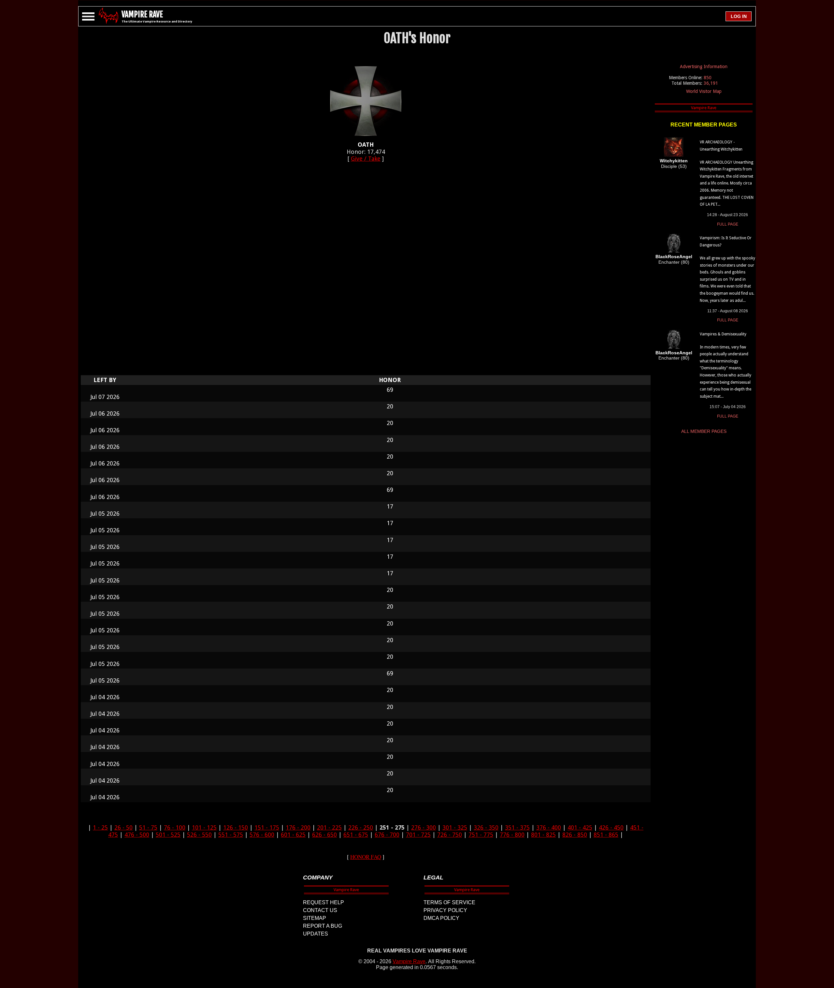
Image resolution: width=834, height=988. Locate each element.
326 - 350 (486, 827)
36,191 (711, 83)
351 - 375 (517, 827)
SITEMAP (314, 918)
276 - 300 (423, 827)
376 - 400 (548, 827)
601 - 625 (293, 834)
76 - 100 (174, 827)
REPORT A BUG (322, 926)
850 (708, 77)
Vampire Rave (409, 961)
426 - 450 (611, 827)
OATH (366, 144)
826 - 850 (574, 834)
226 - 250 (360, 827)
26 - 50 (123, 827)
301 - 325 (454, 827)
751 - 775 (480, 834)
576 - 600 (262, 834)
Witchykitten (674, 160)
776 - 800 (512, 834)
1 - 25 (100, 827)
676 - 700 (387, 834)
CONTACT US (320, 910)
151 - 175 (266, 827)
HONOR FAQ (365, 857)
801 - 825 (543, 834)
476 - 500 (136, 834)
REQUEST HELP (323, 902)
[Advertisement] (366, 272)
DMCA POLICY (441, 918)
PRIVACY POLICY (445, 910)
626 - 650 (324, 834)
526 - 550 (199, 834)
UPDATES (315, 933)
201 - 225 (329, 827)
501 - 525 (168, 834)
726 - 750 (449, 834)
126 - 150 (235, 827)
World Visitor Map (704, 91)
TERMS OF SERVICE (449, 902)
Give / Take (366, 158)
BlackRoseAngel (673, 256)
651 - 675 (355, 834)
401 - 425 (580, 827)
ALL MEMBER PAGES (703, 431)
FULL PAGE (727, 224)
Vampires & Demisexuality (723, 334)
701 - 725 (418, 834)
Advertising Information (703, 66)
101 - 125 (204, 827)
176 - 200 (298, 827)
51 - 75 (148, 827)
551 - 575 (230, 834)
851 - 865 (606, 834)
